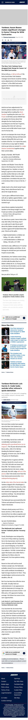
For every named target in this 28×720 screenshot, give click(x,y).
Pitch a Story (5, 687)
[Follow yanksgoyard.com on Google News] (24, 318)
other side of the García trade (15, 482)
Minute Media (10, 704)
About (3, 678)
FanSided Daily (18, 684)
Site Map (17, 698)
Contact (3, 681)
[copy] (11, 40)
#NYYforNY (16, 154)
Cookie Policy (18, 690)
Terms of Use (5, 690)
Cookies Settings (6, 700)
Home (3, 372)
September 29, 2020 (7, 161)
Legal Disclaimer (6, 693)
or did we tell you (16, 74)
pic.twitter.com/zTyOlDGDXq (10, 157)
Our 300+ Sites (18, 681)
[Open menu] (2, 2)
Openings (17, 678)
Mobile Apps (5, 684)
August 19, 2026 (19, 525)
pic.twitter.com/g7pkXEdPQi (14, 212)
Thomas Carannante (9, 37)
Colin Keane (6, 399)
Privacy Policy (18, 687)
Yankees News (9, 372)
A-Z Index (4, 698)
